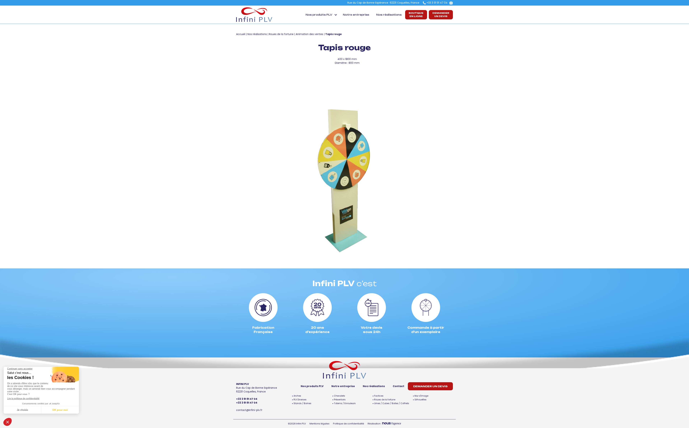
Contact (398, 386)
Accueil (240, 34)
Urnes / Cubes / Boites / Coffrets (391, 403)
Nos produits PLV (319, 14)
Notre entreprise (356, 14)
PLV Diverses (300, 399)
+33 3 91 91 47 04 (436, 2)
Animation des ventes (309, 34)
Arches (297, 395)
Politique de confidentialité (348, 423)
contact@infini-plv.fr (249, 410)
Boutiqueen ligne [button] (416, 15)
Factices (378, 395)
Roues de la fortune (281, 34)
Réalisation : (375, 423)
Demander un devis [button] (440, 15)
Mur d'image (421, 395)
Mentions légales (319, 423)
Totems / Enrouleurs (345, 403)
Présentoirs (340, 399)
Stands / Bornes (302, 403)
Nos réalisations (389, 14)
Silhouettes (420, 399)
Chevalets (339, 395)
